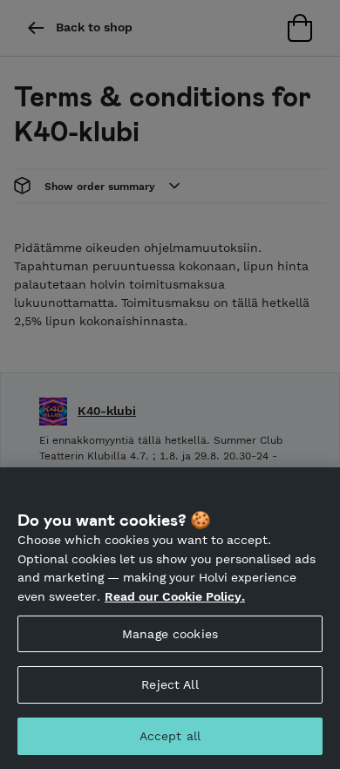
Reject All (169, 684)
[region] (170, 618)
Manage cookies (170, 634)
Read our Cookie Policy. (175, 596)
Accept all (170, 736)
